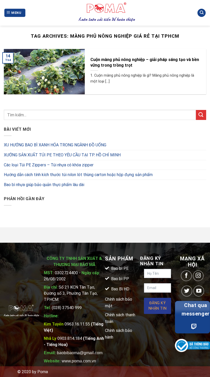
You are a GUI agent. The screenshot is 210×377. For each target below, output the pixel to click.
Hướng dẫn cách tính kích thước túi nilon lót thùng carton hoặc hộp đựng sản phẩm (78, 174)
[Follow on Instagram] (198, 275)
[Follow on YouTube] (198, 291)
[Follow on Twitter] (186, 291)
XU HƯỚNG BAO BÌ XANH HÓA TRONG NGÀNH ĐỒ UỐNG (55, 144)
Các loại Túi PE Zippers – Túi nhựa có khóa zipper (48, 164)
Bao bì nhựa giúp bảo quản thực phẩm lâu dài (44, 184)
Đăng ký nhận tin (157, 306)
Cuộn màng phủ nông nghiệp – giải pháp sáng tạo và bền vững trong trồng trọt (144, 62)
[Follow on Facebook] (186, 275)
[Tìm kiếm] (201, 13)
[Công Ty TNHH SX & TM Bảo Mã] (107, 13)
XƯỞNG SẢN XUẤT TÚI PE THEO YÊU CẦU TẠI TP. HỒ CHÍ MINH (62, 154)
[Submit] (201, 115)
